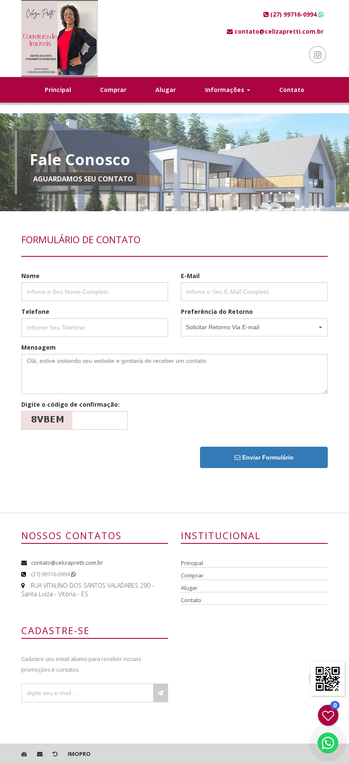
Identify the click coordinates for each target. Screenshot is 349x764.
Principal (58, 90)
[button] (254, 327)
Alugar (165, 90)
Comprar (113, 90)
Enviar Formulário (267, 457)
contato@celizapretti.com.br (67, 562)
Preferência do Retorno (217, 311)
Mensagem (38, 347)
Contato (291, 90)
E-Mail (190, 276)
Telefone (35, 311)
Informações (225, 90)
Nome (30, 276)
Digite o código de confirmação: (70, 404)
